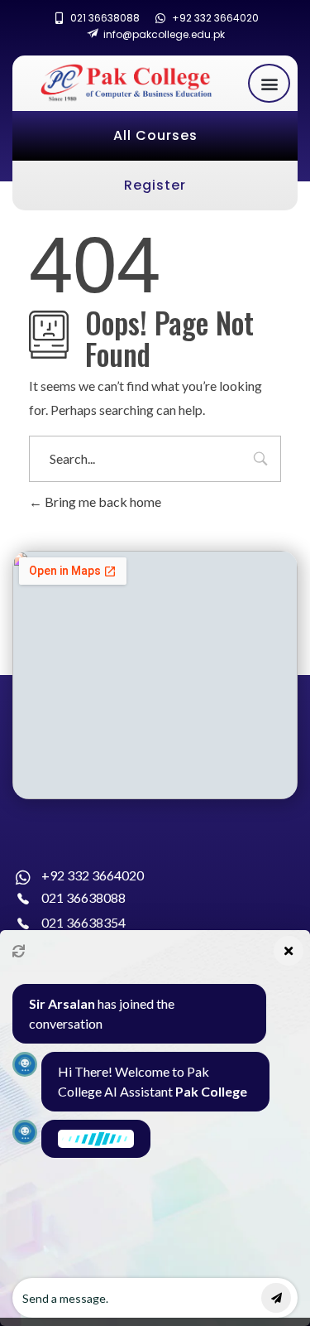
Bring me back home (101, 501)
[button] (269, 83)
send (276, 1298)
